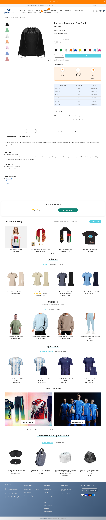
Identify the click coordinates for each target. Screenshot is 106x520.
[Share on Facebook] (73, 119)
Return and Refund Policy (31, 489)
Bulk (40, 131)
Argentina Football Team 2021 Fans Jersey (15, 379)
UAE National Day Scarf (65, 249)
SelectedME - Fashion (67, 494)
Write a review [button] (68, 210)
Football (53, 10)
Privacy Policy (28, 493)
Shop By (22, 10)
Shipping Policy (28, 496)
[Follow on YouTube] (14, 497)
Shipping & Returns (62, 131)
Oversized (68, 10)
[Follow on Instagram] (11, 497)
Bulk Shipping (48, 505)
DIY (40, 12)
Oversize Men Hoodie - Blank (65, 336)
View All (94, 221)
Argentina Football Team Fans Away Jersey (65, 379)
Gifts (7, 181)
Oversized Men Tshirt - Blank (15, 336)
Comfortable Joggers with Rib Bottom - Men (90, 337)
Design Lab (75, 131)
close (1, 1)
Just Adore (62, 30)
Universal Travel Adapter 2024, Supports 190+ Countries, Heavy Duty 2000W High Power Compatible (65, 471)
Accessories (47, 12)
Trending (23, 12)
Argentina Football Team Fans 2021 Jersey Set (40, 379)
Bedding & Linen (78, 10)
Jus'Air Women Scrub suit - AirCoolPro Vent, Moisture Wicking (65, 292)
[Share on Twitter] (76, 119)
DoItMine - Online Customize (66, 490)
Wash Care (48, 131)
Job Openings (48, 496)
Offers (46, 499)
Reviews (46, 508)
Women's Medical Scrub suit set (15, 292)
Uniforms (30, 10)
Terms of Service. (62, 518)
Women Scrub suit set (41, 292)
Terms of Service (29, 499)
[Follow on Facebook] (5, 497)
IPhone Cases (32, 12)
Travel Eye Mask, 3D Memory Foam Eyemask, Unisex (16, 471)
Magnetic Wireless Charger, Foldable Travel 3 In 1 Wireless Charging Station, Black (90, 471)
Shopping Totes (62, 33)
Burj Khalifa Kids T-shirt (16, 249)
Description (30, 131)
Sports (38, 10)
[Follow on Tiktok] (18, 497)
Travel (60, 10)
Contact (56, 12)
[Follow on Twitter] (8, 497)
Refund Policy (54, 518)
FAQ (45, 502)
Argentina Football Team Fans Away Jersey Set (90, 379)
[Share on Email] (79, 119)
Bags (7, 183)
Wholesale (46, 10)
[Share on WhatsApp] (82, 119)
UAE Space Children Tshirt (90, 249)
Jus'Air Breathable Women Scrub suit (90, 292)
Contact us (47, 489)
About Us (46, 493)
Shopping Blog (48, 511)
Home (6, 17)
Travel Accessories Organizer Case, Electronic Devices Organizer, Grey (40, 471)
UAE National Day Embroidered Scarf (40, 249)
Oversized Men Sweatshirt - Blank (41, 336)
